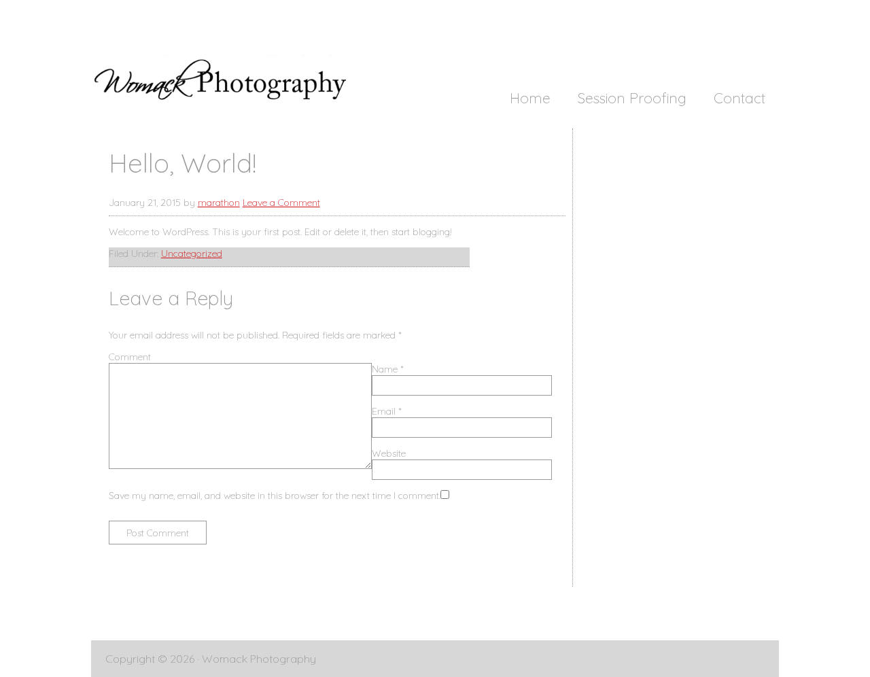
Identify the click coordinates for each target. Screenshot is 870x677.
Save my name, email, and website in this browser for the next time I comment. (274, 495)
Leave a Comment (281, 202)
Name (388, 369)
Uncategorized (191, 253)
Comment (130, 357)
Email (387, 411)
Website (389, 453)
